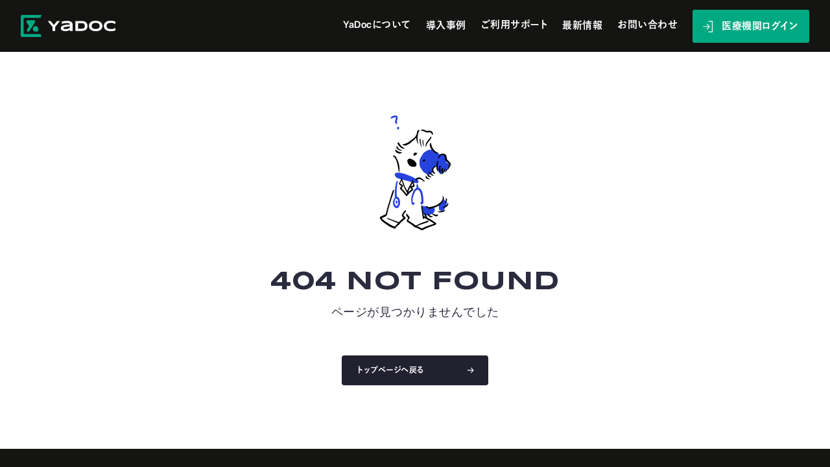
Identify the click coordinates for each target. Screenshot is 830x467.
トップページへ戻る (390, 370)
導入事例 (446, 25)
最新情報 (582, 25)
